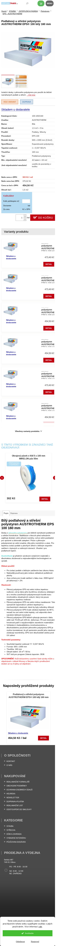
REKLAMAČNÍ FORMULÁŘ (17, 782)
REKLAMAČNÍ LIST (14, 805)
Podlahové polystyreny (41, 156)
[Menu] (51, 4)
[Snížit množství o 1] (25, 219)
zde (40, 926)
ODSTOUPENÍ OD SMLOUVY (19, 809)
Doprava (26, 102)
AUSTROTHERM (39, 120)
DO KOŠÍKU (45, 217)
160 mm (35, 152)
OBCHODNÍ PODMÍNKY (16, 786)
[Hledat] (25, 4)
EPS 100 (35, 136)
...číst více (31, 95)
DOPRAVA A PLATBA (15, 801)
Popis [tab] (6, 513)
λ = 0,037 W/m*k (39, 148)
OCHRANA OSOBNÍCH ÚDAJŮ (19, 790)
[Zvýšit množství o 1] (25, 216)
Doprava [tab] (13, 513)
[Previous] (2, 478)
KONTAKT (10, 761)
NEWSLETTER (12, 798)
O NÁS (9, 765)
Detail (48, 264)
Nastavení (35, 941)
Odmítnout (20, 941)
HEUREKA (10, 794)
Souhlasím (29, 933)
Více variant (9, 102)
